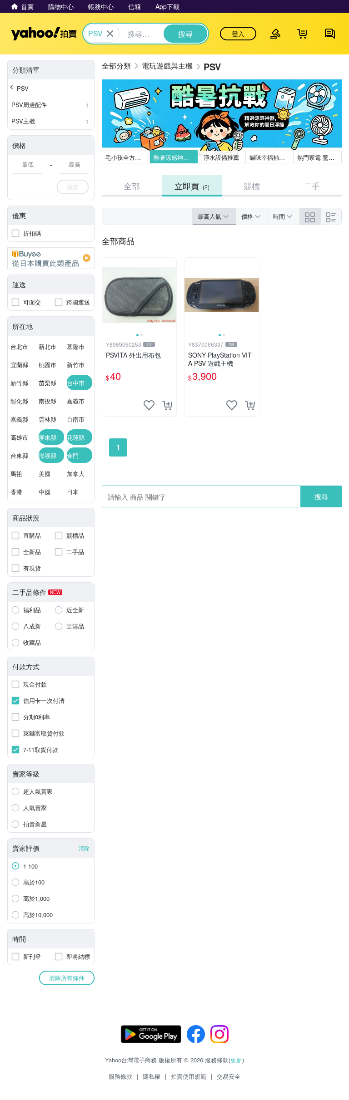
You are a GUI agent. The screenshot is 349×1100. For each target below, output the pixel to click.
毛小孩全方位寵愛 (127, 157)
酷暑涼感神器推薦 (176, 157)
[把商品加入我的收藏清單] (149, 405)
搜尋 (321, 496)
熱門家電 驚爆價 (318, 157)
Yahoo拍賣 (44, 33)
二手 (312, 186)
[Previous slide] (108, 295)
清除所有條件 (67, 977)
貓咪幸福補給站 (270, 157)
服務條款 (120, 1076)
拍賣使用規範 (188, 1076)
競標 (252, 186)
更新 (236, 1060)
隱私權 (151, 1076)
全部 (132, 186)
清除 (84, 848)
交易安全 (228, 1076)
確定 (73, 186)
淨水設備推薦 (221, 157)
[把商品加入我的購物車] (167, 405)
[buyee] (51, 258)
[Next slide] (170, 295)
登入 (238, 33)
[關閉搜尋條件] (110, 33)
